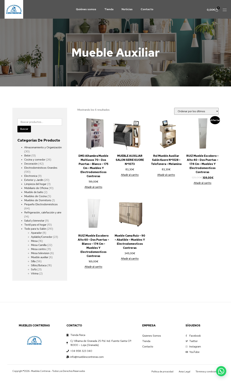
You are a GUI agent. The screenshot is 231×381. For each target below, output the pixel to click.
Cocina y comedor (34, 159)
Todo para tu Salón (35, 228)
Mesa (34, 241)
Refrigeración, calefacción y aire (42, 212)
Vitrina (34, 273)
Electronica (30, 176)
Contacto (147, 9)
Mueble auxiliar (39, 257)
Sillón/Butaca (39, 265)
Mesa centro (38, 249)
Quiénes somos (86, 9)
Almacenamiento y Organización (43, 147)
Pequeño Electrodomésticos (41, 204)
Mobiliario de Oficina (36, 188)
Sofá (34, 269)
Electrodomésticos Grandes (40, 167)
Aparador (36, 233)
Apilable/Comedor (41, 237)
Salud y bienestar (34, 220)
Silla (33, 261)
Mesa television (40, 253)
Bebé (27, 155)
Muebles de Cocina (35, 196)
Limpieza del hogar (35, 184)
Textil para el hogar (35, 224)
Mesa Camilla (39, 245)
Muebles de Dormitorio (37, 200)
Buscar (24, 129)
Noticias (127, 9)
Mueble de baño (33, 192)
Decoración (31, 163)
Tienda (108, 9)
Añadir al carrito (93, 187)
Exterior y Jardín (33, 180)
